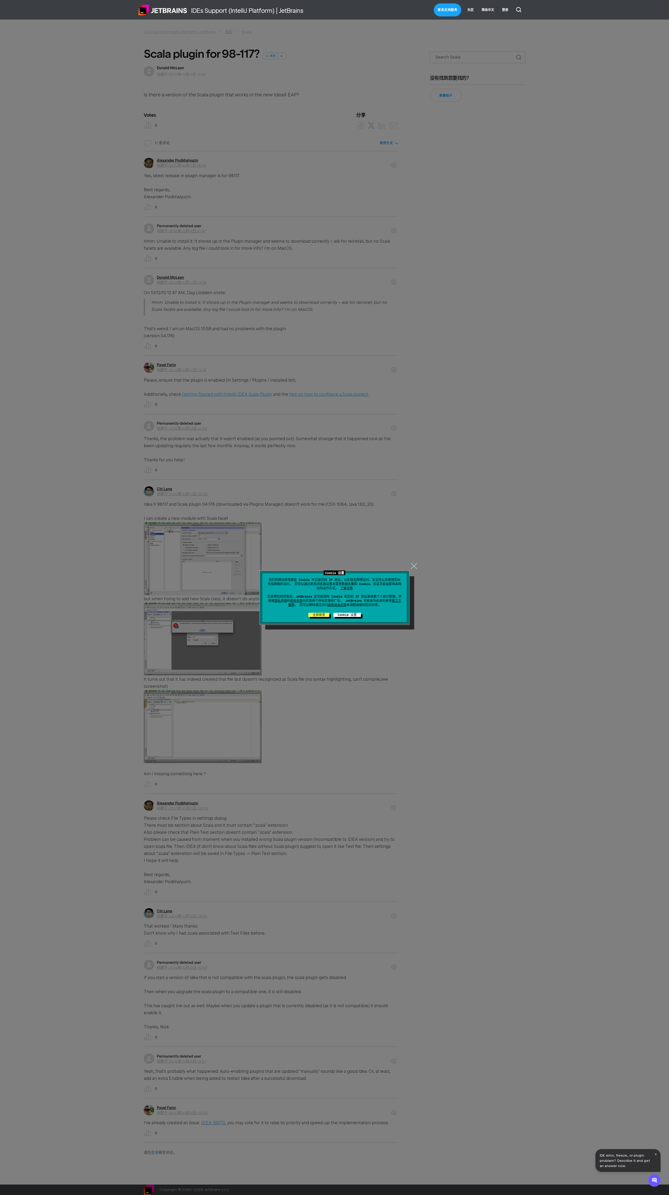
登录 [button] (505, 10)
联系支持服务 (447, 10)
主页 (163, 10)
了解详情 (346, 588)
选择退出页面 (337, 605)
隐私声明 (280, 601)
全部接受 (319, 615)
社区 (471, 10)
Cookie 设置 (347, 615)
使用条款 (296, 601)
